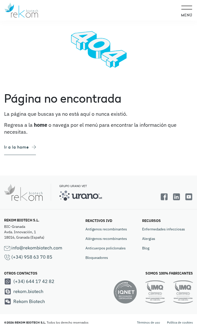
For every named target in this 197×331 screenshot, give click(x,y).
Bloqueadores (96, 257)
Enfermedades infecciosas (163, 229)
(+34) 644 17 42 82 (33, 281)
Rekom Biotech (29, 301)
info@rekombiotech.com (36, 248)
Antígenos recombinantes (106, 229)
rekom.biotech (28, 291)
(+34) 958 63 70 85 (31, 257)
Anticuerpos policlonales (105, 248)
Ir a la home (16, 147)
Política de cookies (180, 322)
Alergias (148, 238)
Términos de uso (148, 322)
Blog (145, 248)
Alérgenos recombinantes (106, 238)
